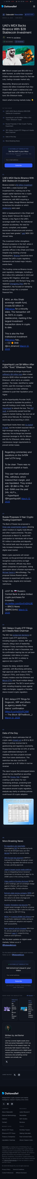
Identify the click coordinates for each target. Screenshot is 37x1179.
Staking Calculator (25, 1133)
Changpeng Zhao (16, 284)
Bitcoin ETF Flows (7, 1130)
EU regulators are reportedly (14, 846)
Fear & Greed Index (26, 1136)
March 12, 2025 (12, 717)
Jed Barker (17, 37)
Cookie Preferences (7, 1173)
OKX (15, 848)
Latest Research (25, 1112)
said (23, 233)
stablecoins (6, 208)
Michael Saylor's (8, 572)
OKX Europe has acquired (13, 858)
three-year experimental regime (14, 527)
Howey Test (14, 777)
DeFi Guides (23, 1119)
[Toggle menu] (34, 6)
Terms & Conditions (18, 1169)
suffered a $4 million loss (12, 374)
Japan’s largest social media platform (17, 870)
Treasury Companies (8, 1136)
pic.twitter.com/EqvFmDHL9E (19, 603)
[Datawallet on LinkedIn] (12, 1104)
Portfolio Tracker (25, 1130)
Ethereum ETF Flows (8, 1133)
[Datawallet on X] (3, 1104)
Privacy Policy (6, 1169)
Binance (17, 256)
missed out (17, 740)
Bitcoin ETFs (7, 680)
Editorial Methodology (9, 1115)
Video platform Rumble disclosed (16, 881)
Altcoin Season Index (26, 1140)
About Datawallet (7, 1112)
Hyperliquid (6, 408)
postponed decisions (21, 635)
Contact (4, 1122)
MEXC (6, 917)
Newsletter (23, 1115)
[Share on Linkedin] (19, 1075)
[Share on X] (14, 1075)
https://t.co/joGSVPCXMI (17, 711)
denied (6, 853)
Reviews (22, 1122)
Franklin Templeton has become (16, 905)
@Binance (10, 309)
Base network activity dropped (15, 928)
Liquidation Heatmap (8, 1140)
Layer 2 (14, 933)
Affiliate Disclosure (21, 1173)
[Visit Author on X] (6, 1061)
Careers (4, 1119)
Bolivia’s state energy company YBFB (17, 893)
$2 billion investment (24, 185)
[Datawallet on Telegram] (7, 1104)
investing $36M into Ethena (21, 917)
